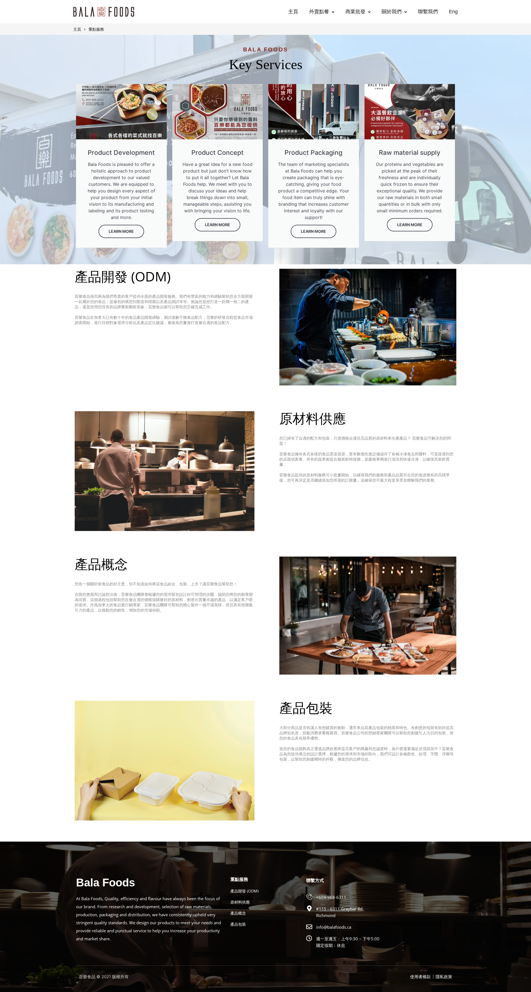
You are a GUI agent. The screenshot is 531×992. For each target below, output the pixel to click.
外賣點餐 (319, 11)
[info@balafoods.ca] (309, 927)
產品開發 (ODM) (244, 891)
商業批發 (355, 11)
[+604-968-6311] (309, 897)
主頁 (293, 11)
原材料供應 (240, 902)
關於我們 (392, 11)
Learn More (121, 231)
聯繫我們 (428, 11)
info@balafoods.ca (333, 927)
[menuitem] (453, 11)
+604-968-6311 (331, 897)
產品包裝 (238, 924)
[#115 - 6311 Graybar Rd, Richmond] (309, 908)
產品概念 (238, 913)
